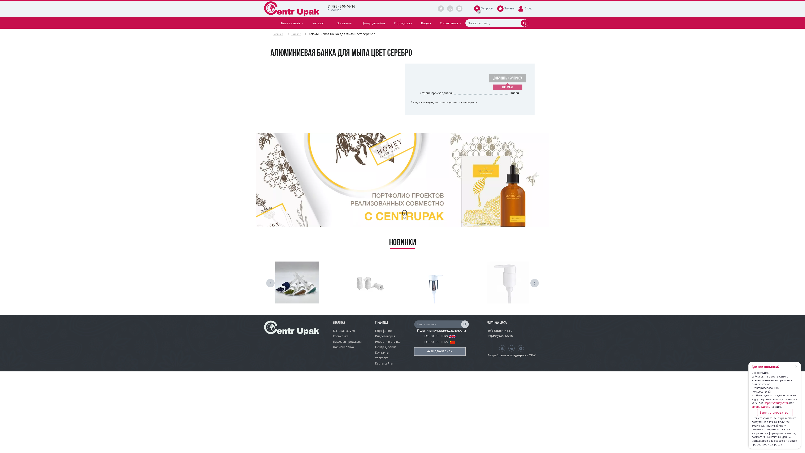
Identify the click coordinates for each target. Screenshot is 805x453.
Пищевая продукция (347, 342)
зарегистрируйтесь (777, 403)
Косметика (340, 336)
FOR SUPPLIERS (436, 336)
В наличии (344, 23)
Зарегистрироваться (774, 412)
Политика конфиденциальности (441, 330)
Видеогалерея (385, 336)
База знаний (290, 23)
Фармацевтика (343, 347)
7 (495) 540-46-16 (341, 6)
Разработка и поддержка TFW (511, 355)
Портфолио (403, 23)
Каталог (318, 23)
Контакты (382, 352)
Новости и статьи (388, 342)
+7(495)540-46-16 (500, 336)
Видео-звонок (441, 351)
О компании (449, 23)
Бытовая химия (344, 331)
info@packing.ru (499, 331)
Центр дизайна (373, 23)
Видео (426, 23)
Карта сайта (384, 363)
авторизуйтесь (761, 407)
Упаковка (381, 358)
